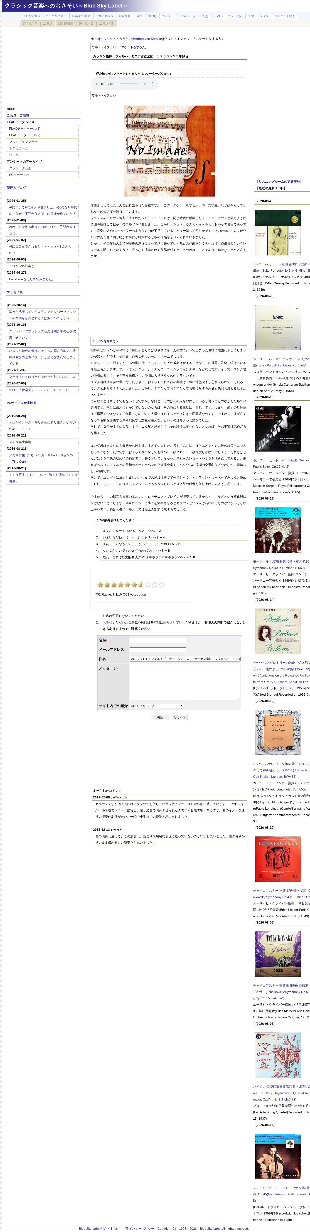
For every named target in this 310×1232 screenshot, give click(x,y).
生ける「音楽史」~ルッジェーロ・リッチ (38, 390)
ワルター (15, 155)
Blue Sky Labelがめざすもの (99, 1228)
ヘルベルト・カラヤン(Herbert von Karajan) (131, 38)
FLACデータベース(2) (24, 135)
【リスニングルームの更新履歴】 (279, 181)
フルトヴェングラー (23, 142)
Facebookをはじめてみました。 (32, 279)
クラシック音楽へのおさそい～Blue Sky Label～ (66, 6)
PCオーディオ (19, 175)
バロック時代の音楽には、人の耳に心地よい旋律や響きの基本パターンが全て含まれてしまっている (42, 357)
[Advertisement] (43, 64)
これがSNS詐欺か (21, 266)
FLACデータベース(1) (24, 128)
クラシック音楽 (20, 168)
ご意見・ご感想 (18, 115)
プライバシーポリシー (138, 1228)
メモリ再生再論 (20, 442)
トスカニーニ (18, 148)
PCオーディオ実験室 (22, 403)
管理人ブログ (16, 187)
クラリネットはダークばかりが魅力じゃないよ (42, 377)
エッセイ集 (15, 292)
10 (161, 584)
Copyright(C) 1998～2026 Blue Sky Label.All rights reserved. (203, 1228)
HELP (11, 109)
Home (95, 38)
